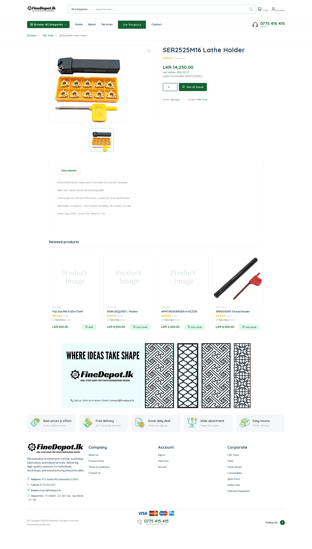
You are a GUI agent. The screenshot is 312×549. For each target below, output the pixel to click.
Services (106, 24)
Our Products (132, 24)
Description (69, 170)
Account (162, 466)
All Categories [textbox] (79, 9)
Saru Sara (60, 319)
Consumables (235, 472)
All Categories (48, 24)
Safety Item (234, 484)
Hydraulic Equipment (239, 490)
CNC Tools (48, 35)
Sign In (161, 454)
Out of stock (195, 87)
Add (90, 327)
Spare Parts (234, 478)
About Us (93, 454)
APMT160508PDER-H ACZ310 (179, 311)
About (92, 24)
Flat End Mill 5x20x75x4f (67, 311)
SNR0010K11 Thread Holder (233, 311)
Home (79, 24)
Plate (230, 460)
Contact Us (95, 472)
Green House (235, 466)
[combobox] (80, 9)
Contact (156, 24)
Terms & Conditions (99, 466)
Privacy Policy (96, 460)
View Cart (163, 460)
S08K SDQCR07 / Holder (122, 311)
